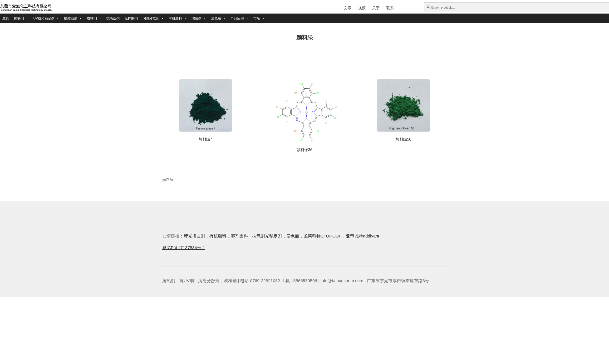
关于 (376, 8)
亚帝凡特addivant (362, 236)
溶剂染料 (239, 236)
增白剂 (196, 18)
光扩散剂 (131, 18)
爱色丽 (216, 18)
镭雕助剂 (70, 18)
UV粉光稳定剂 (43, 18)
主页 (5, 18)
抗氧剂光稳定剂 (267, 236)
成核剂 (92, 18)
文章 (347, 8)
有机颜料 (175, 18)
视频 (362, 8)
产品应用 (237, 18)
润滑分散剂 (150, 18)
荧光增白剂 (194, 236)
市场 (256, 18)
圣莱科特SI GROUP (323, 236)
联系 (390, 8)
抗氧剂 (19, 18)
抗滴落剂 (113, 18)
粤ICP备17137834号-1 (183, 247)
